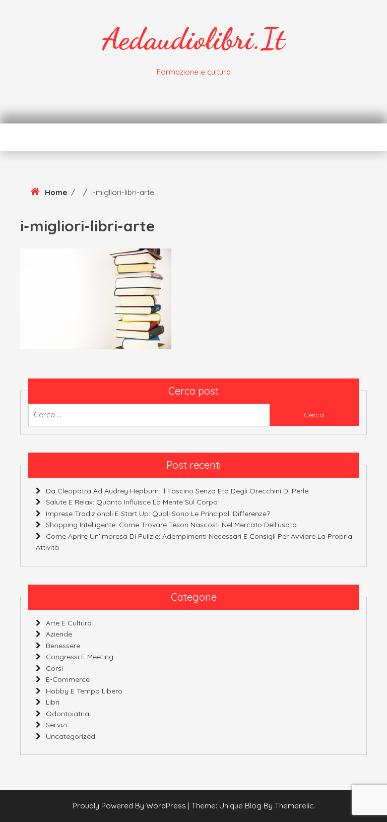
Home (56, 192)
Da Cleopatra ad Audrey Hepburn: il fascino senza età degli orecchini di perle (177, 490)
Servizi (56, 724)
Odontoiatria (67, 713)
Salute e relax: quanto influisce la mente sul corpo (132, 502)
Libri (52, 702)
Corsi (54, 668)
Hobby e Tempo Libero (84, 690)
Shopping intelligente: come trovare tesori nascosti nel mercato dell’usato (171, 524)
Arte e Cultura (69, 622)
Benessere (63, 645)
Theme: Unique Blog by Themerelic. (253, 805)
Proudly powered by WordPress (130, 805)
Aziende (59, 634)
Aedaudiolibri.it (193, 39)
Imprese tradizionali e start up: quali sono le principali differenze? (158, 513)
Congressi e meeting (79, 656)
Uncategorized (70, 736)
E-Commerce (68, 679)
